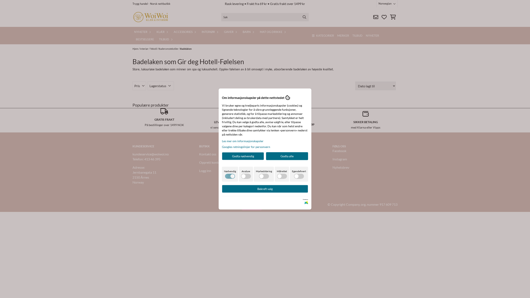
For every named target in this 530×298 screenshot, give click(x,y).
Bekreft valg (265, 189)
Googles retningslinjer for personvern (246, 147)
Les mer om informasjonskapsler (243, 141)
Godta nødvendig (243, 156)
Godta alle (287, 156)
